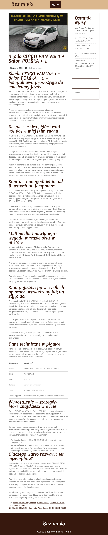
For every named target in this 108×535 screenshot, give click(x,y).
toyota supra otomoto (17, 505)
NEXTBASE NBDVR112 (18, 508)
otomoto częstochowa (27, 503)
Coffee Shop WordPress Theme (54, 531)
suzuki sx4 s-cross (57, 503)
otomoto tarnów (43, 503)
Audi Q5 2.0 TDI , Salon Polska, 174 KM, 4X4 (84, 39)
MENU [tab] (55, 4)
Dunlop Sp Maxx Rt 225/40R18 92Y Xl (82, 47)
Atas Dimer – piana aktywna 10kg (85, 54)
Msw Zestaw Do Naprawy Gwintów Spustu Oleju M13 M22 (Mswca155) (85, 30)
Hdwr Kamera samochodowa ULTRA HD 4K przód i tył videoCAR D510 (84, 65)
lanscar (15, 503)
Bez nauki (22, 4)
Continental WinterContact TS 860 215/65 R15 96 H (48, 508)
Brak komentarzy (35, 68)
